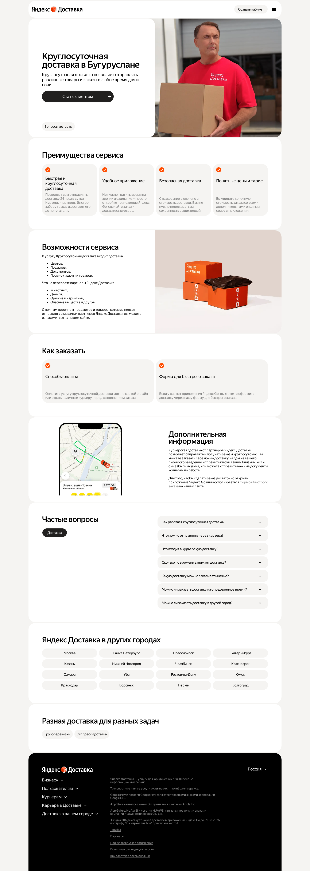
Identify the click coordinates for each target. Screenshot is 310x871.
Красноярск (240, 664)
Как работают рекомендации (130, 856)
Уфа (126, 675)
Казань (69, 664)
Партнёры (117, 836)
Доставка (54, 533)
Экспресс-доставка (92, 734)
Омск (240, 675)
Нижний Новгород (126, 664)
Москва (69, 653)
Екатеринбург (240, 653)
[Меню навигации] (274, 9)
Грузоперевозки (57, 734)
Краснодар (69, 685)
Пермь (183, 685)
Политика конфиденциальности (132, 849)
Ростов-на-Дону (183, 675)
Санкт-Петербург (126, 653)
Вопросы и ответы (58, 127)
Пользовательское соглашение (131, 842)
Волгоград (240, 685)
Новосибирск (183, 653)
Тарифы (115, 829)
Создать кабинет (251, 9)
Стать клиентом (77, 96)
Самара (69, 675)
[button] (213, 522)
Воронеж (126, 685)
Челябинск (183, 664)
